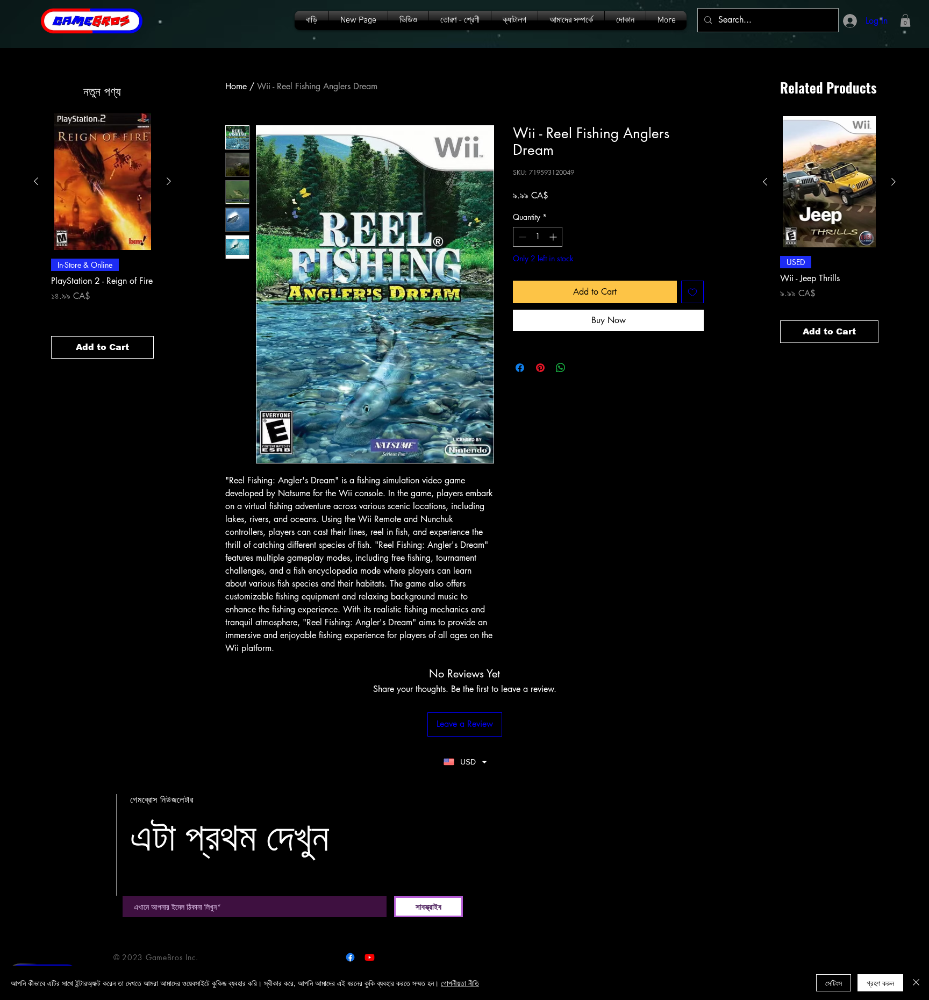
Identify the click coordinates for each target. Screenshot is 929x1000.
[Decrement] (521, 236)
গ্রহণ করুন (880, 982)
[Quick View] (102, 181)
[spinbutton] (537, 236)
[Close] (916, 982)
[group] (102, 236)
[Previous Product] (36, 181)
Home (236, 86)
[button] (514, 20)
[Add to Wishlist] (692, 292)
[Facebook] (350, 957)
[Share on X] (581, 367)
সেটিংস (833, 982)
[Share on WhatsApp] (560, 367)
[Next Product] (168, 181)
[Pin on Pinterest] (540, 367)
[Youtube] (369, 957)
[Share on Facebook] (519, 367)
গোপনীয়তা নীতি (460, 982)
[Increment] (554, 236)
